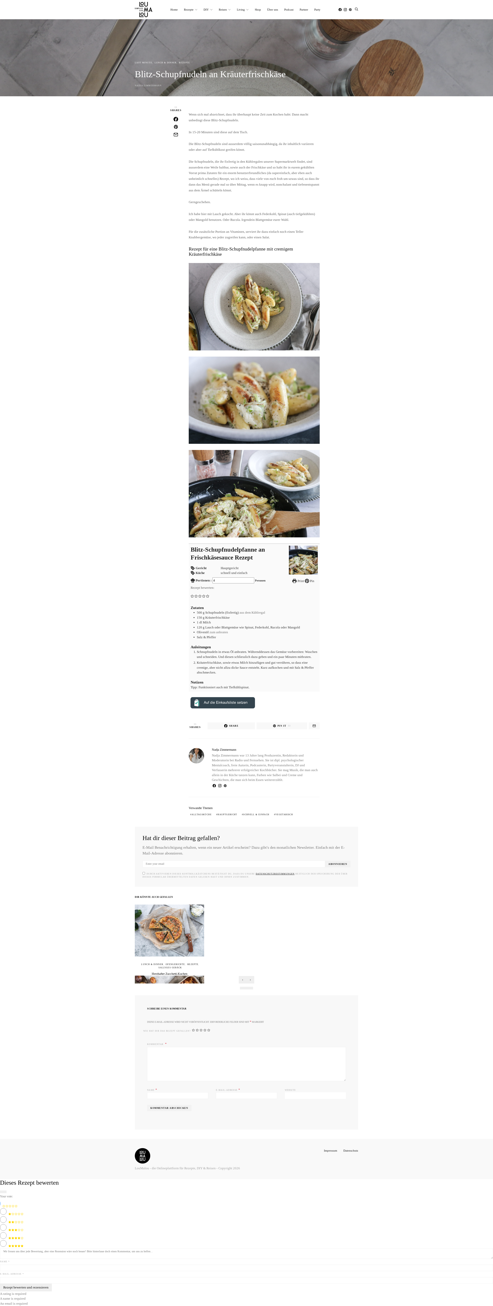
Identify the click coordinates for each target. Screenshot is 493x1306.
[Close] (3, 1191)
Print (300, 581)
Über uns (272, 9)
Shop (258, 9)
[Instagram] (345, 9)
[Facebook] (340, 9)
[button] (192, 595)
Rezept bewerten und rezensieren (26, 1287)
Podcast (288, 9)
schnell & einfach (256, 814)
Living (241, 9)
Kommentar (155, 1044)
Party (317, 9)
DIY (206, 9)
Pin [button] (311, 581)
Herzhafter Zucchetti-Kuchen (169, 973)
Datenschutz (350, 1150)
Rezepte (189, 9)
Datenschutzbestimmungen (275, 874)
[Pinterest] (350, 9)
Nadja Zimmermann (148, 85)
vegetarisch (284, 814)
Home (174, 9)
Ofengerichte (175, 964)
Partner (304, 9)
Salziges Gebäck (170, 967)
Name (152, 1089)
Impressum (330, 1150)
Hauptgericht (227, 814)
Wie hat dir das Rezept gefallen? (167, 1031)
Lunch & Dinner (166, 62)
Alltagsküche (202, 814)
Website (290, 1090)
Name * (5, 1261)
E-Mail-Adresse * (12, 1274)
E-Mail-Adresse (228, 1089)
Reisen (223, 9)
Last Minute (143, 62)
